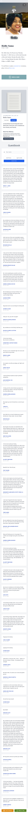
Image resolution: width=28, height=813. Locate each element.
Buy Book (14, 120)
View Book (6, 120)
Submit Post (14, 161)
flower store (12, 68)
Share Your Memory (8, 138)
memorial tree (17, 66)
